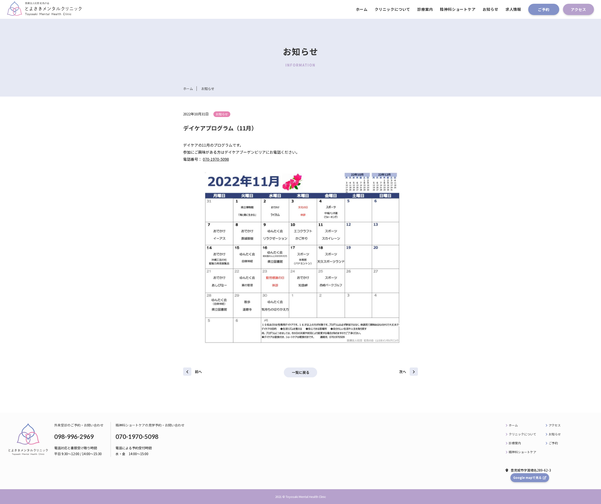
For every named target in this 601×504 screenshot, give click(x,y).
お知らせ (490, 9)
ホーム (362, 9)
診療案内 (425, 9)
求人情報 (513, 9)
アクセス (578, 9)
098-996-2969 (74, 436)
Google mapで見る (527, 477)
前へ (198, 371)
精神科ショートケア (457, 9)
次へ (402, 371)
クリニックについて (392, 9)
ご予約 (544, 9)
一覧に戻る (300, 372)
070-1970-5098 (216, 159)
